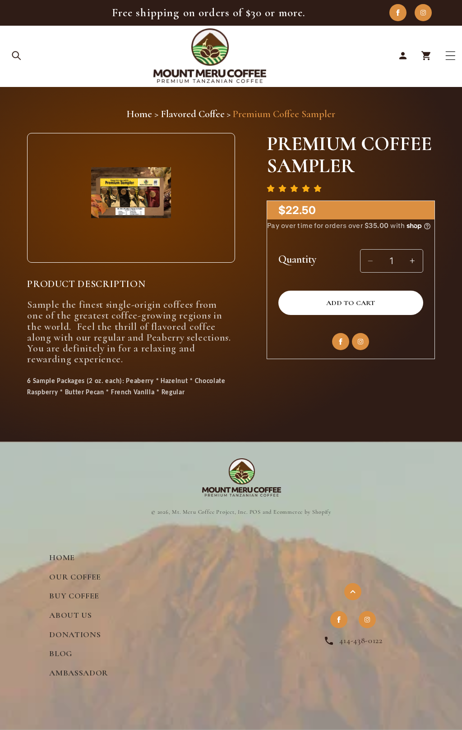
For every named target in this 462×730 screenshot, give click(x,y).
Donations (75, 634)
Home (139, 114)
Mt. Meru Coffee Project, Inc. (209, 512)
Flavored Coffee (193, 114)
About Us (70, 615)
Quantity (297, 259)
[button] (16, 56)
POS (255, 512)
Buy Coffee (74, 596)
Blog (60, 653)
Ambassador (78, 673)
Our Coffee (75, 577)
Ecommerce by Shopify (302, 512)
